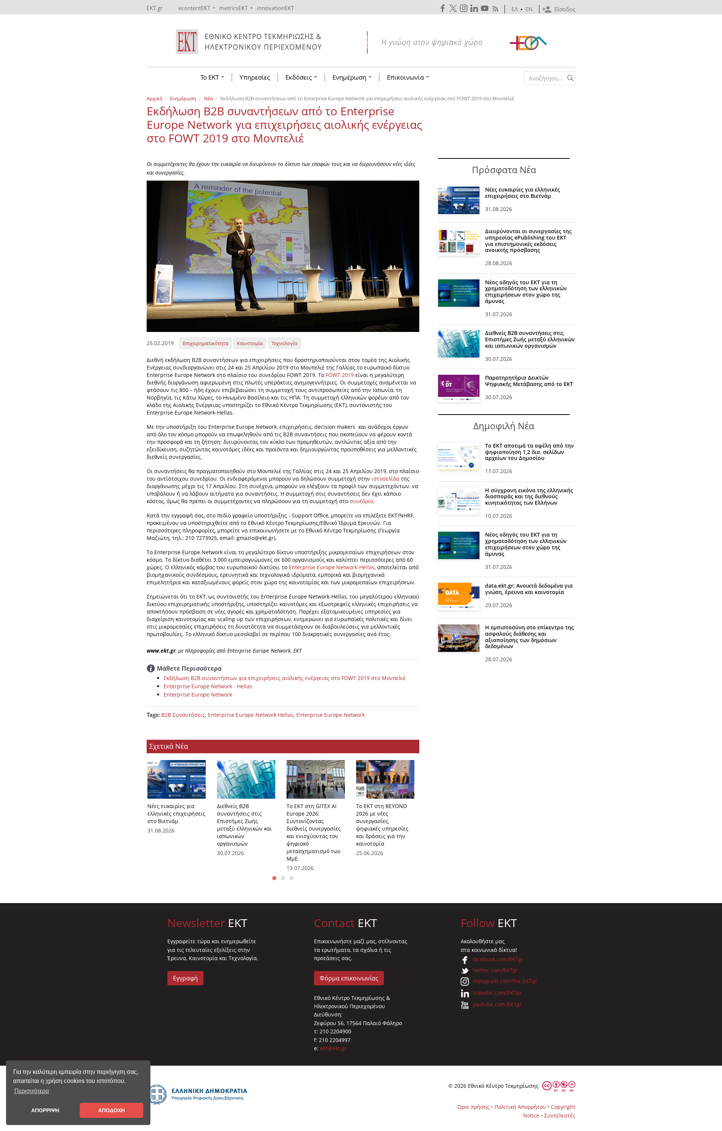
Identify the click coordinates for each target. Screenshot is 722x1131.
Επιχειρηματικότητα (205, 343)
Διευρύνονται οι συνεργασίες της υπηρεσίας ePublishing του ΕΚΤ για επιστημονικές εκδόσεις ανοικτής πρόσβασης (528, 240)
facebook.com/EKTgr (498, 959)
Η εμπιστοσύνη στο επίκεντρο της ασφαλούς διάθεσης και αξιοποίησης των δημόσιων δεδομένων (529, 637)
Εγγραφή (185, 978)
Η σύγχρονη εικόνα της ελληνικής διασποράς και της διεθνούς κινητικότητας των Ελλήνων (529, 497)
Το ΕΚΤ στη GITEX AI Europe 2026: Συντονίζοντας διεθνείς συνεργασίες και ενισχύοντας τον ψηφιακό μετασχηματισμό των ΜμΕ (314, 832)
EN (528, 9)
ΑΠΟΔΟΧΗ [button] (111, 1110)
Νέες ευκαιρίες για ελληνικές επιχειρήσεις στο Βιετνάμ (176, 813)
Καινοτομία (250, 343)
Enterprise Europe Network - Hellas (208, 686)
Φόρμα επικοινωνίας (349, 978)
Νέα (208, 98)
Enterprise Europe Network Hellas (250, 714)
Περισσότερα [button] (31, 1091)
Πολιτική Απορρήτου (520, 1106)
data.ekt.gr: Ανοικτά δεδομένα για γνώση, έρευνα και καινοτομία (529, 589)
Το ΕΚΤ (210, 77)
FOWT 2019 (340, 375)
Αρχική (154, 98)
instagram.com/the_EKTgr (505, 981)
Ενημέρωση (350, 77)
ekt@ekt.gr (333, 1048)
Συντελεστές (559, 1115)
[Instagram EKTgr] (464, 8)
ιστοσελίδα (385, 478)
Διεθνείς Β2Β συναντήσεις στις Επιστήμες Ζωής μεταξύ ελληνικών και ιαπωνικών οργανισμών (244, 824)
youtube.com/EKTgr (497, 1004)
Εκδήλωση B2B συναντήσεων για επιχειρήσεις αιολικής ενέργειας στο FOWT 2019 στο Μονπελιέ (285, 678)
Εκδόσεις (299, 77)
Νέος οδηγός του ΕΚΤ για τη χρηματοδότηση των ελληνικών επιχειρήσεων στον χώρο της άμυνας (526, 292)
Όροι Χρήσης (473, 1106)
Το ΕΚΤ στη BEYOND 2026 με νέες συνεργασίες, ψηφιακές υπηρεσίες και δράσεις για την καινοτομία (382, 824)
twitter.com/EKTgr (495, 970)
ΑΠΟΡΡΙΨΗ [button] (45, 1110)
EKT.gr (155, 8)
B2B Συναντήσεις (183, 714)
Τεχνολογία (284, 343)
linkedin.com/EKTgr (497, 992)
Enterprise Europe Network (198, 694)
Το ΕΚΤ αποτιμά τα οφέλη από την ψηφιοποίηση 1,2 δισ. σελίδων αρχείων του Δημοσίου (529, 452)
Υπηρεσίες (255, 77)
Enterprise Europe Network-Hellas (331, 567)
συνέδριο (361, 501)
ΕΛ (514, 9)
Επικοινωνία (406, 77)
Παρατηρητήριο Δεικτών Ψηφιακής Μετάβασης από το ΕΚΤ (529, 381)
